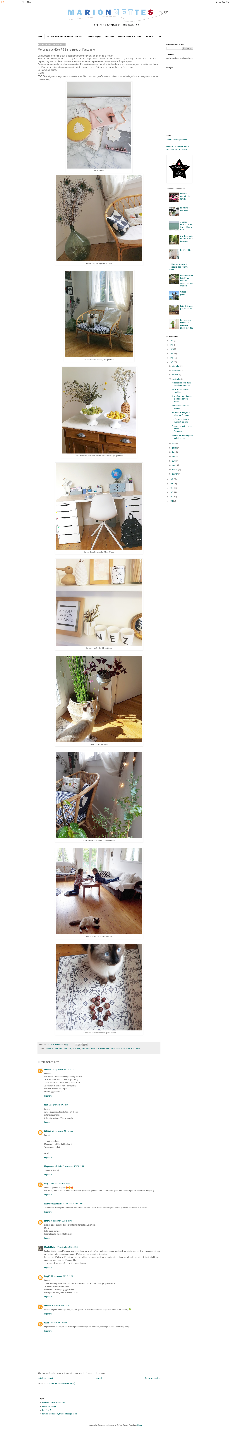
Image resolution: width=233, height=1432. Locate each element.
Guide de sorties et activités (129, 36)
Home (40, 36)
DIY (160, 36)
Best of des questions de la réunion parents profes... (182, 399)
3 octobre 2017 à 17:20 (61, 1305)
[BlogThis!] (78, 1044)
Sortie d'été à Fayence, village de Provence (181, 413)
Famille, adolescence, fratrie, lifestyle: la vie (59, 1414)
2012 (172, 496)
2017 (172, 362)
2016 (172, 479)
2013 (172, 492)
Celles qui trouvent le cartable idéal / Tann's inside (178, 267)
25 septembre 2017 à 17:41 (59, 1105)
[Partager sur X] (81, 1044)
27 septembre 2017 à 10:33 (67, 1247)
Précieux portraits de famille (185, 196)
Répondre (48, 1096)
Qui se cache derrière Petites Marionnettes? (64, 36)
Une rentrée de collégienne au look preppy (182, 436)
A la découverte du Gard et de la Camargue (186, 238)
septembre (176, 379)
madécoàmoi (135, 1048)
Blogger (140, 1425)
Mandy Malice (50, 1247)
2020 (172, 349)
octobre (175, 374)
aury (46, 1183)
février (175, 469)
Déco (69, 1048)
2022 (172, 340)
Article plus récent (45, 1378)
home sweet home (88, 1048)
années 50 (50, 1048)
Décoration (109, 36)
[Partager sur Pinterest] (86, 1044)
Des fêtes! (150, 36)
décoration (76, 1048)
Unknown (47, 1069)
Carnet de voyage (94, 36)
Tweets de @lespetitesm (176, 139)
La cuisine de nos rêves (185, 209)
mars (174, 465)
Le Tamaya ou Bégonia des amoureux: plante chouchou (186, 324)
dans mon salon (61, 1048)
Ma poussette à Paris (53, 1166)
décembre (176, 366)
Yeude (46, 1322)
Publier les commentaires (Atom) (62, 1383)
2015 (172, 484)
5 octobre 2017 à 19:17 (58, 1322)
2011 (171, 501)
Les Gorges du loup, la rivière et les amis (180, 420)
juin (174, 452)
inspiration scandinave (104, 1048)
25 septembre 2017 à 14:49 (62, 1069)
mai (174, 456)
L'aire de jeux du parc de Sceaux (186, 307)
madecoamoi (125, 1048)
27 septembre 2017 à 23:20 (62, 1276)
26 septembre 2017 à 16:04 (61, 1221)
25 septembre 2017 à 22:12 (62, 1131)
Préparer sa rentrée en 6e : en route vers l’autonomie (182, 428)
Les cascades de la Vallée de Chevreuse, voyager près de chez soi (186, 280)
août (174, 443)
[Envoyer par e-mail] (76, 1044)
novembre (176, 370)
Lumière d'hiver (186, 250)
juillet (174, 448)
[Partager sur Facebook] (83, 1044)
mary (46, 1105)
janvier (175, 474)
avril (174, 461)
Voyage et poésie (184, 293)
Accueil (99, 1378)
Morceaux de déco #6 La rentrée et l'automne (181, 384)
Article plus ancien (152, 1378)
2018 (172, 358)
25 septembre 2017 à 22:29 (59, 1183)
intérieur (117, 1048)
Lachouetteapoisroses (53, 1203)
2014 (172, 488)
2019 (172, 353)
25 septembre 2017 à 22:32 (73, 1203)
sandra (47, 1221)
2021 (172, 345)
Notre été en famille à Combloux (180, 390)
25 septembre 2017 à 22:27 (73, 1166)
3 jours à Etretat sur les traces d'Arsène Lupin (186, 226)
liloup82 (47, 1276)
